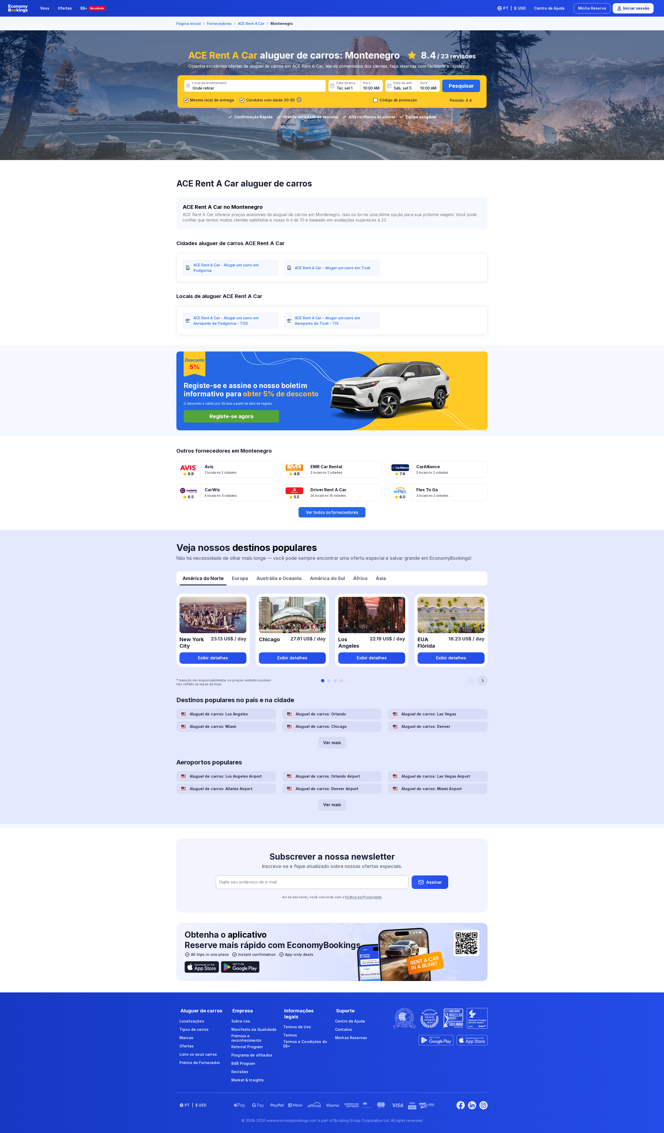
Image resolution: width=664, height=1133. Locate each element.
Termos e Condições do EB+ (305, 1043)
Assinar (434, 882)
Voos (45, 8)
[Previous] (471, 680)
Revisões (239, 1071)
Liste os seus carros (198, 1054)
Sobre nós (240, 1021)
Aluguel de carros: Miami (213, 726)
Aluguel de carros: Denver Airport (327, 788)
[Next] (482, 680)
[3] (335, 681)
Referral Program (246, 1047)
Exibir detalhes (213, 657)
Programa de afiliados (251, 1055)
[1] (323, 681)
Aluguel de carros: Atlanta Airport (221, 788)
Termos (290, 1035)
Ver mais (332, 742)
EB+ (92, 8)
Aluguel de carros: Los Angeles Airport (226, 776)
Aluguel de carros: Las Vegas (429, 714)
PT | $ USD (514, 8)
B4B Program (243, 1063)
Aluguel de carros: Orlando (321, 714)
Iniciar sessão (636, 8)
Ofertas (65, 8)
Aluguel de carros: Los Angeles (219, 714)
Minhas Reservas (351, 1037)
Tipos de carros (194, 1029)
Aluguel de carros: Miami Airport (432, 788)
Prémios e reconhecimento (246, 1038)
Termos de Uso (297, 1027)
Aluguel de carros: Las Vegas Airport (436, 776)
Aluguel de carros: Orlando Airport (328, 776)
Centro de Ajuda (549, 8)
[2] (329, 681)
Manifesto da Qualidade (253, 1029)
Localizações (191, 1021)
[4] (341, 681)
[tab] (203, 578)
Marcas (186, 1037)
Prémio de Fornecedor (199, 1062)
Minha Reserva (592, 8)
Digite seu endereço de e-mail (248, 882)
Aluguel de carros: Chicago (321, 726)
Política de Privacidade (363, 897)
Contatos (343, 1029)
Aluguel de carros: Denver (426, 726)
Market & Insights (247, 1080)
